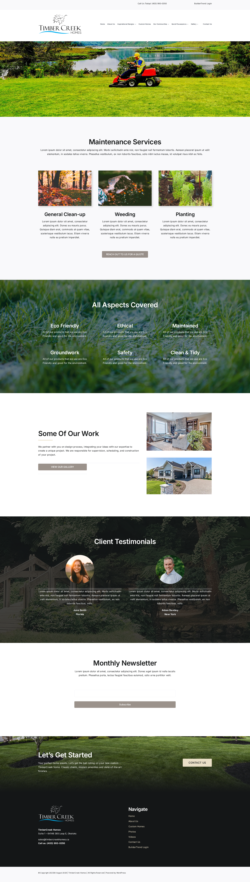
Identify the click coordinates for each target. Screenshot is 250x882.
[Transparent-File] (60, 15)
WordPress (121, 873)
